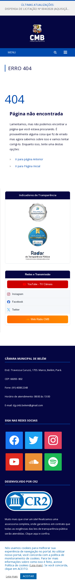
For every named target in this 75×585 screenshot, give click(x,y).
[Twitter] (33, 440)
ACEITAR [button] (28, 576)
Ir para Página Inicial (27, 166)
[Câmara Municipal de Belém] (37, 32)
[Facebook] (14, 440)
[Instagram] (53, 440)
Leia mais (36, 565)
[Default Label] (14, 461)
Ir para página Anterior (29, 159)
